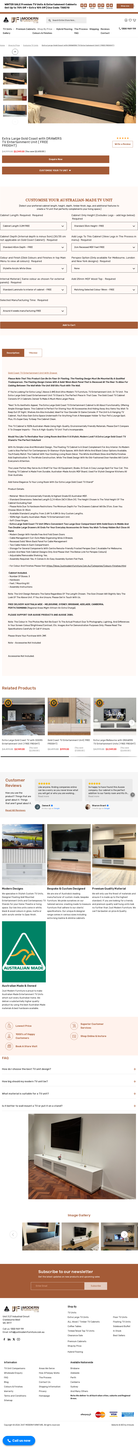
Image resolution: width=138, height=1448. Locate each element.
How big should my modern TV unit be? (25, 1081)
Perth (73, 1377)
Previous (15, 122)
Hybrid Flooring (64, 29)
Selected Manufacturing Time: (24, 300)
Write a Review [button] (123, 144)
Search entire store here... (63, 20)
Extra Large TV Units (78, 1317)
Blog (6, 1382)
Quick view (39, 710)
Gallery (6, 33)
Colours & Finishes (42, 33)
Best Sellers (119, 1335)
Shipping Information (50, 1386)
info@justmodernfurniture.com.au (26, 1332)
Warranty (8, 1391)
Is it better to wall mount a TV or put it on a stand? (32, 1105)
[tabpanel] (23, 725)
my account (126, 20)
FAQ (76, 33)
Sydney (74, 1386)
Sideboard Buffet (121, 1326)
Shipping (94, 29)
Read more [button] (43, 796)
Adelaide (74, 1373)
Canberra (75, 1382)
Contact (105, 33)
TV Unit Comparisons (14, 1368)
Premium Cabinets (26, 29)
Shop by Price (44, 29)
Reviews (105, 29)
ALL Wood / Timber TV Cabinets (84, 1321)
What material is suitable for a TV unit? (25, 1093)
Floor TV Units (120, 1317)
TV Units (7, 29)
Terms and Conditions (15, 1396)
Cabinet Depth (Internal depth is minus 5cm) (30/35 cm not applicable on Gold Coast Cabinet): (33, 238)
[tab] (35, 756)
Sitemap (8, 1400)
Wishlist (39, 703)
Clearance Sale (75, 1335)
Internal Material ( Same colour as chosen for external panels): (32, 280)
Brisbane (74, 1368)
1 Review (33, 353)
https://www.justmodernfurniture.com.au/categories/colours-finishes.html (86, 566)
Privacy (42, 1391)
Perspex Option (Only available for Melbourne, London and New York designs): (103, 259)
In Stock (117, 1331)
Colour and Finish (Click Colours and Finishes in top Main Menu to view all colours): (33, 259)
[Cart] (134, 20)
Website (114, 1425)
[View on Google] (37, 807)
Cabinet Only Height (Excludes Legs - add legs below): (103, 217)
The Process (81, 29)
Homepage (44, 1396)
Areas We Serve (47, 1368)
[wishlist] (130, 20)
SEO (122, 1425)
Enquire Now (55, 159)
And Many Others (79, 1391)
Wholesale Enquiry (13, 1373)
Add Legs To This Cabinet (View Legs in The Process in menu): (103, 238)
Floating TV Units (122, 1321)
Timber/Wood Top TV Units (81, 1331)
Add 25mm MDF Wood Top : (93, 278)
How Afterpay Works (49, 1373)
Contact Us (44, 1382)
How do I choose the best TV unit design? (26, 1069)
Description (13, 353)
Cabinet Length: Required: (21, 215)
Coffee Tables (74, 1326)
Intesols (130, 1425)
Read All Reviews (15, 810)
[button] (35, 795)
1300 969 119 (128, 28)
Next (15, 52)
